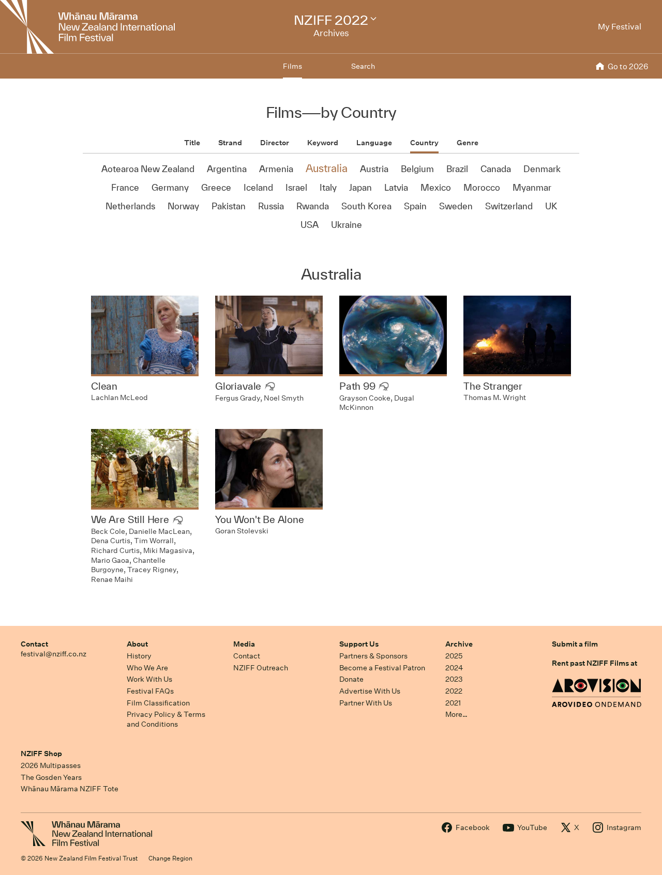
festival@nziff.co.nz (53, 653)
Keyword (322, 142)
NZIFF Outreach (260, 667)
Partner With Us (365, 703)
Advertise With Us (369, 691)
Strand (230, 142)
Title (192, 142)
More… (456, 714)
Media (244, 644)
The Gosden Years (51, 777)
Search (363, 66)
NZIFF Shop (41, 753)
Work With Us (149, 679)
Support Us (359, 644)
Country (424, 142)
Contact (34, 644)
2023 (454, 679)
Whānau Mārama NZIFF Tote (69, 788)
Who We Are (147, 667)
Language (374, 142)
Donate (351, 679)
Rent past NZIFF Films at (594, 663)
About (137, 644)
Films (292, 66)
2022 (453, 691)
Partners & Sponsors (373, 656)
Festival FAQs (150, 691)
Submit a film (575, 644)
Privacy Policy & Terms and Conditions (166, 719)
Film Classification (158, 703)
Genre (467, 142)
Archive (459, 644)
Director (274, 142)
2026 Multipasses (51, 765)
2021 (453, 703)
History (139, 656)
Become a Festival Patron (382, 667)
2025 (453, 656)
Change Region (170, 858)
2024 (454, 667)
